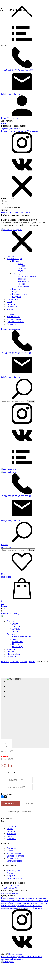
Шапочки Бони (19, 294)
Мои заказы (32, 131)
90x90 (20, 263)
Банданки (16, 296)
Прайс (10, 836)
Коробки (16, 289)
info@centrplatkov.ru (10, 94)
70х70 (20, 271)
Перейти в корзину (10, 613)
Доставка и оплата (15, 321)
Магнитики (23, 281)
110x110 (21, 266)
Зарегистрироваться (10, 128)
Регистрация (13, 118)
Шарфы (15, 291)
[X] (5, 796)
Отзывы (10, 314)
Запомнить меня (12, 207)
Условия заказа (14, 319)
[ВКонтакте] (2, 796)
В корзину (15, 780)
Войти (4, 123)
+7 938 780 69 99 (26, 70)
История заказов (14, 878)
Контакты (11, 838)
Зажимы (22, 279)
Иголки (21, 284)
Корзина (5, 131)
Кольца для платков (27, 276)
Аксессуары (18, 274)
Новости (11, 831)
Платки (15, 261)
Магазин (14, 661)
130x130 (22, 268)
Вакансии (11, 833)
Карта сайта (17, 959)
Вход (3, 118)
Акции (10, 828)
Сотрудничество (14, 861)
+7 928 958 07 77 (9, 70)
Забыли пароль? (22, 212)
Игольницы (23, 286)
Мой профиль (13, 870)
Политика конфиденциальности (16, 956)
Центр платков (15, 954)
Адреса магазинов (9, 893)
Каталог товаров (14, 258)
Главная (10, 256)
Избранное (12, 875)
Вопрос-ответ (13, 316)
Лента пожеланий (18, 131)
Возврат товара (14, 324)
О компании (12, 826)
